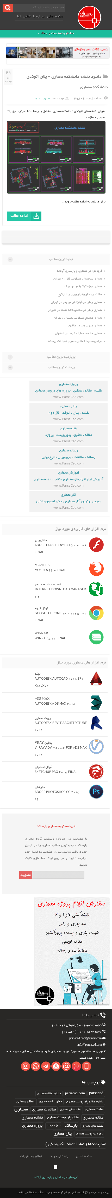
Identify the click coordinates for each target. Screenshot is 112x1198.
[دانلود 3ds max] (95, 702)
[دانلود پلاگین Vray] (95, 746)
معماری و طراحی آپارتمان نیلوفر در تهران (76, 302)
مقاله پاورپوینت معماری (63, 1118)
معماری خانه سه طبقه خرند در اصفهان (78, 333)
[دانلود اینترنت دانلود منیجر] (95, 589)
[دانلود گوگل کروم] (95, 613)
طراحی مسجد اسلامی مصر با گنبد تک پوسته (75, 341)
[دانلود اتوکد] (95, 678)
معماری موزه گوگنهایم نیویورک (83, 286)
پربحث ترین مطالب (41, 367)
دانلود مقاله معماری (49, 1093)
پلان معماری (63, 1134)
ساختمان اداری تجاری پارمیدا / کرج (80, 294)
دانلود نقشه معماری (50, 1101)
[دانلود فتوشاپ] (95, 791)
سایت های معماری (70, 1109)
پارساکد (71, 1126)
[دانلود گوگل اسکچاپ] (95, 771)
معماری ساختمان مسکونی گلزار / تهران (77, 279)
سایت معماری (94, 1110)
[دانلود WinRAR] (95, 637)
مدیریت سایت (41, 98)
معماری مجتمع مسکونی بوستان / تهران (78, 318)
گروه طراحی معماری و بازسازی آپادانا (79, 271)
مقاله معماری (93, 1118)
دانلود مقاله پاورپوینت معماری (84, 1101)
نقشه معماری (32, 1118)
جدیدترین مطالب (41, 259)
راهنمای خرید (59, 1156)
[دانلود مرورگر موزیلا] (95, 569)
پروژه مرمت (53, 1125)
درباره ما (39, 16)
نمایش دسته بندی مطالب (56, 33)
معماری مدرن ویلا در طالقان (85, 325)
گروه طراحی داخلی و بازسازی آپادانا (56, 1177)
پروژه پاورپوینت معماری (89, 1133)
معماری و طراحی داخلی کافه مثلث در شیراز (75, 310)
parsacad (96, 1094)
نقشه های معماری (92, 1126)
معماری (21, 1109)
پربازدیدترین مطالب (42, 357)
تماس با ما (23, 16)
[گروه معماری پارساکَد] (94, 23)
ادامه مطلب (19, 216)
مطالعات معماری (44, 1110)
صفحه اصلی (55, 16)
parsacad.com (75, 1094)
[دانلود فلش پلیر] (95, 544)
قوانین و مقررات (31, 1156)
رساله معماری (25, 1102)
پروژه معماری (32, 1126)
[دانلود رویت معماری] (95, 722)
